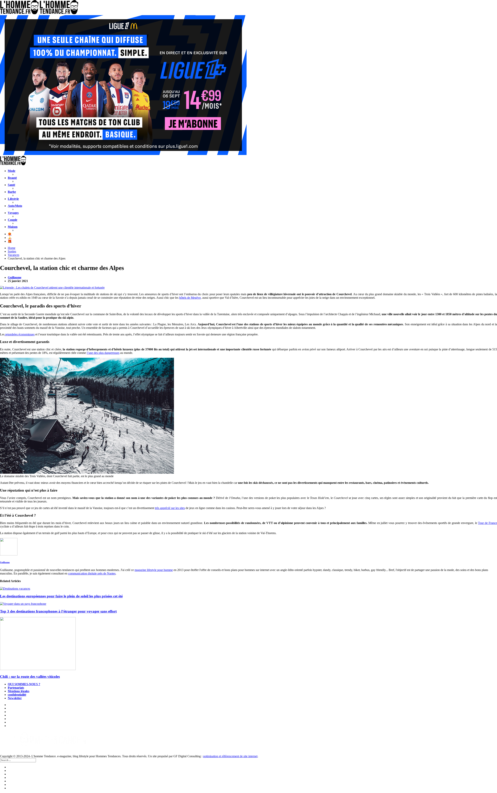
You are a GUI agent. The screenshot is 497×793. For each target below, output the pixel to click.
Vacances (13, 255)
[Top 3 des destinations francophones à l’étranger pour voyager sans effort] (248, 604)
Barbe (12, 191)
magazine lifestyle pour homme (154, 570)
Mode (11, 170)
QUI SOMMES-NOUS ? (24, 684)
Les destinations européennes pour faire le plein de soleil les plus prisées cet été (61, 596)
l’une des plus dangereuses (103, 352)
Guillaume (14, 277)
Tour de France (487, 523)
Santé (11, 184)
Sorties (12, 251)
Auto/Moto (15, 205)
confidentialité (17, 694)
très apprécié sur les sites (170, 508)
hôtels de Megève (190, 297)
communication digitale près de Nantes (92, 573)
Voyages (13, 212)
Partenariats (16, 687)
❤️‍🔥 (10, 234)
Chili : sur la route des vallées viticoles (30, 677)
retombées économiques (19, 334)
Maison (12, 226)
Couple (12, 219)
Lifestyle (13, 198)
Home (11, 248)
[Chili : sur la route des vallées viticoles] (248, 644)
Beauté (12, 177)
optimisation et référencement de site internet (230, 756)
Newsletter (15, 698)
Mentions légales (18, 691)
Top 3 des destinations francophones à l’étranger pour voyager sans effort (58, 611)
